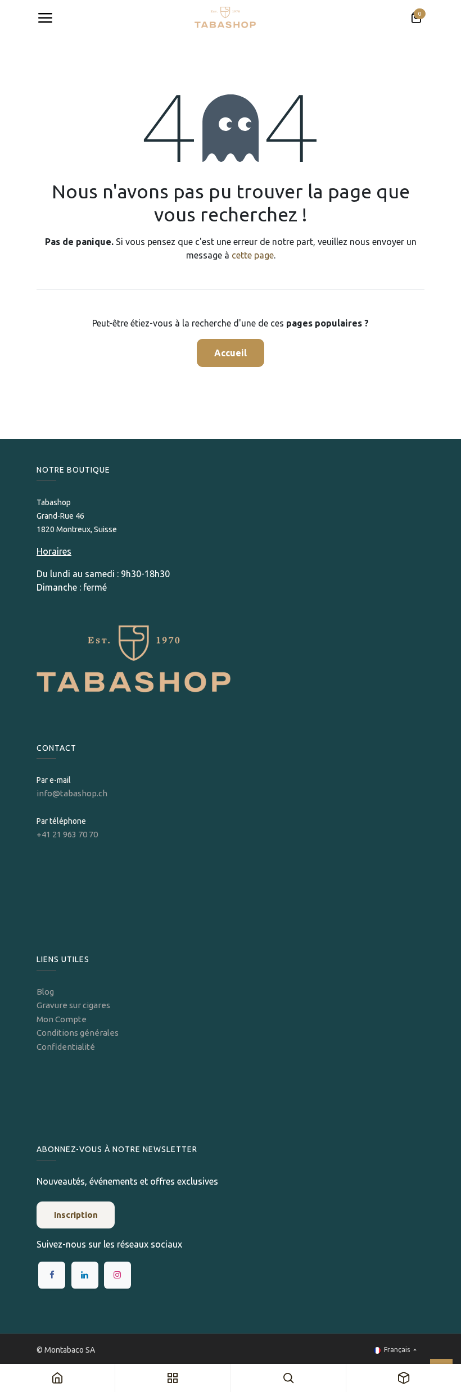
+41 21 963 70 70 (67, 834)
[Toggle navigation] (45, 18)
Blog (45, 991)
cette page (253, 255)
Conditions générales (78, 1032)
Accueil (230, 353)
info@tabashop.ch (73, 793)
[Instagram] (117, 1275)
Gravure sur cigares (73, 1005)
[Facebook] (51, 1275)
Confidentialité (66, 1046)
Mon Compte (62, 1019)
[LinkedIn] (84, 1275)
